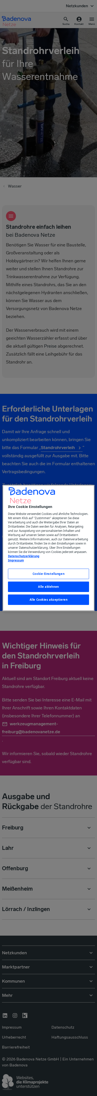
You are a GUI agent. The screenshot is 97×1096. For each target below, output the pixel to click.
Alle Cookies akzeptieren (49, 599)
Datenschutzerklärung (23, 556)
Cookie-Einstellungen (48, 574)
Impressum (16, 560)
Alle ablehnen (48, 587)
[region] (48, 548)
